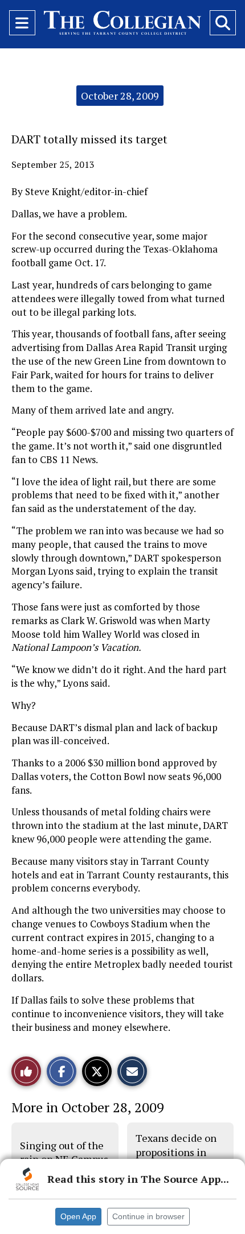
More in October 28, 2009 (87, 1107)
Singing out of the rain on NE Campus (64, 1152)
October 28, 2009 (120, 95)
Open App (78, 1216)
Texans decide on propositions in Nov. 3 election (176, 1152)
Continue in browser (148, 1216)
